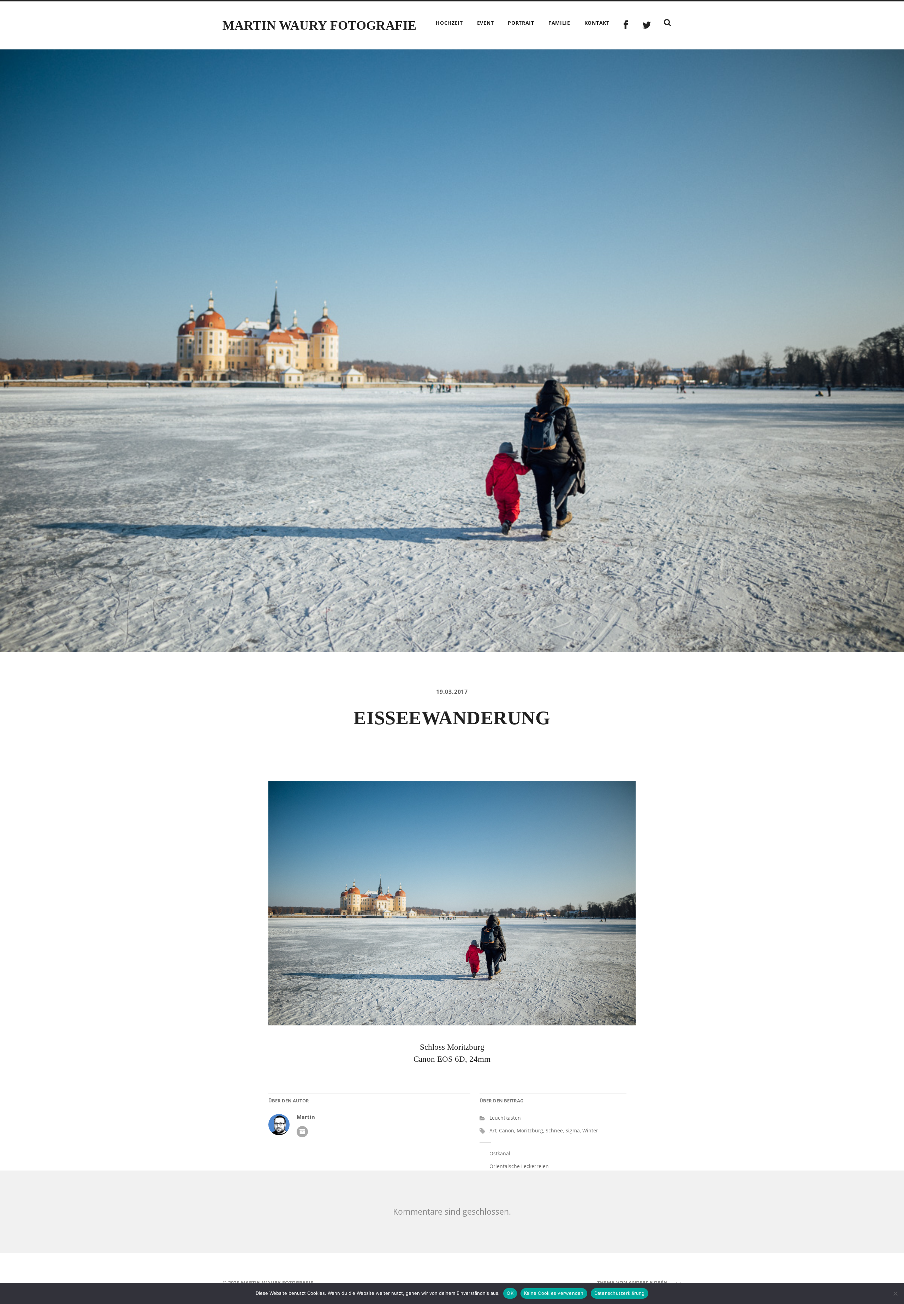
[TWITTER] (647, 25)
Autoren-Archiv (302, 1131)
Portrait (521, 22)
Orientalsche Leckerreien (519, 1166)
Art (492, 1130)
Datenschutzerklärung (619, 1293)
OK (510, 1293)
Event (485, 22)
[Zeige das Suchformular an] (667, 23)
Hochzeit (449, 22)
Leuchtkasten (505, 1117)
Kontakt (596, 22)
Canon (506, 1130)
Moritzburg (530, 1130)
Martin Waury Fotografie (319, 25)
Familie (559, 22)
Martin (306, 1117)
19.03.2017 (452, 692)
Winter (590, 1130)
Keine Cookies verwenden (554, 1293)
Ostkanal (499, 1153)
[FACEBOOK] (626, 25)
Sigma (572, 1130)
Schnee (554, 1130)
